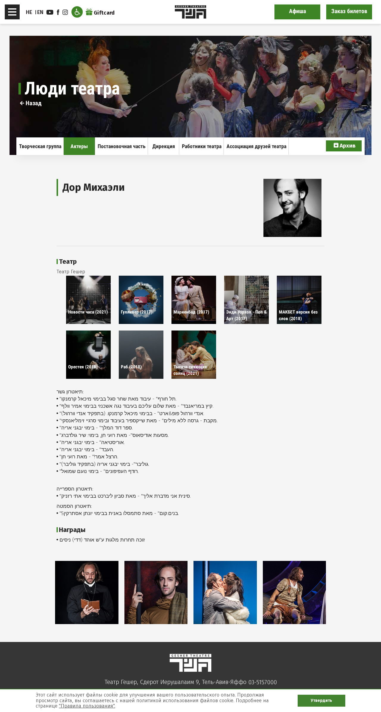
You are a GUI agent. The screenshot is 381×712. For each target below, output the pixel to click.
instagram (66, 12)
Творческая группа (40, 146)
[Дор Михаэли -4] (294, 592)
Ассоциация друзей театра (256, 146)
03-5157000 (262, 682)
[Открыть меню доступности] (77, 12)
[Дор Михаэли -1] (86, 592)
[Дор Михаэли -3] (225, 592)
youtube (50, 12)
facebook (59, 12)
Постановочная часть (122, 146)
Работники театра (201, 146)
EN (40, 12)
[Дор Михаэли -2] (156, 592)
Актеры (79, 146)
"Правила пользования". (87, 706)
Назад (33, 103)
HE (29, 12)
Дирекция (163, 146)
